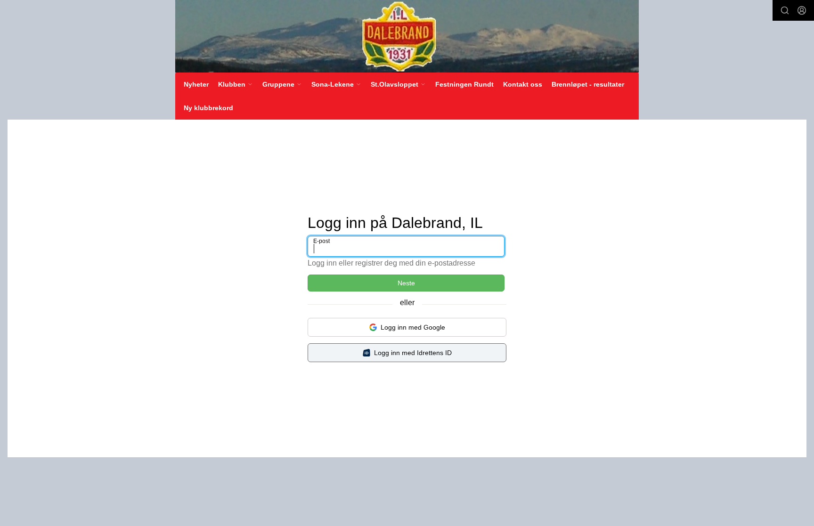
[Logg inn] (801, 10)
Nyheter (196, 84)
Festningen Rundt (464, 84)
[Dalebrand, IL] (407, 36)
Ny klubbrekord (208, 108)
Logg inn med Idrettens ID (413, 352)
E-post (321, 241)
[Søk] (784, 10)
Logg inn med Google (413, 327)
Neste (406, 283)
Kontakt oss (522, 84)
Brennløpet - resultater (588, 84)
